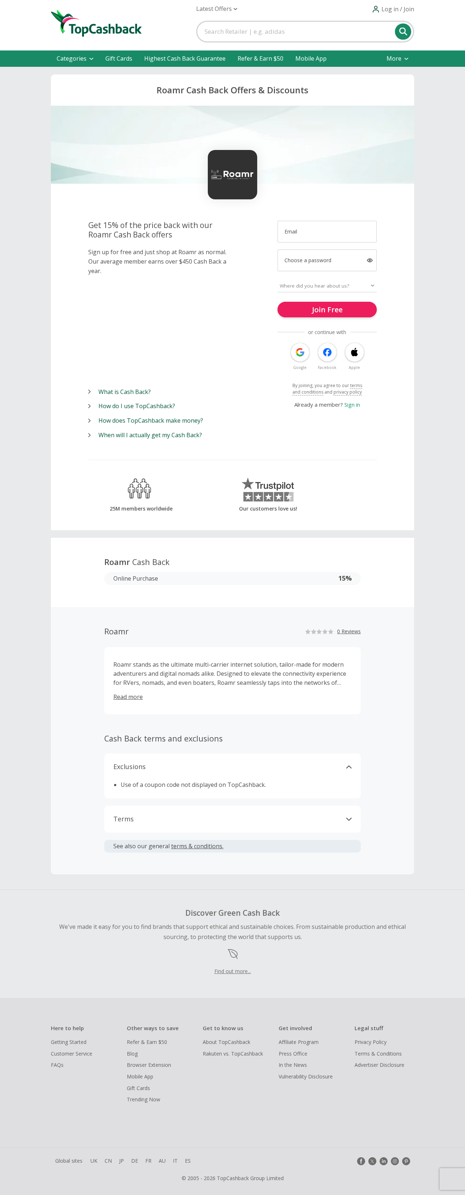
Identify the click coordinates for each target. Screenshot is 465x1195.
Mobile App (311, 58)
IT (175, 1160)
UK (93, 1160)
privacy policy (347, 392)
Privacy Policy (371, 1041)
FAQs (57, 1064)
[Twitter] (372, 1161)
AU (162, 1160)
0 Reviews (349, 631)
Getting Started (68, 1041)
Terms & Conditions (378, 1053)
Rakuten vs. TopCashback (233, 1053)
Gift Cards (118, 58)
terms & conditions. (197, 846)
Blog (132, 1053)
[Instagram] (395, 1161)
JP (121, 1160)
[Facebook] (361, 1161)
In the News (293, 1064)
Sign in (352, 404)
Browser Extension (149, 1064)
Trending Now (143, 1099)
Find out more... (232, 971)
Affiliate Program (299, 1041)
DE (134, 1160)
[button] (216, 8)
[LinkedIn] (384, 1161)
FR (148, 1160)
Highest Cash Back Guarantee (185, 58)
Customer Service (71, 1053)
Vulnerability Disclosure (306, 1076)
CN (108, 1160)
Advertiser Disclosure (379, 1064)
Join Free (327, 309)
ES (188, 1160)
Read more (128, 697)
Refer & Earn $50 (260, 58)
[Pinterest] (406, 1161)
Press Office (293, 1053)
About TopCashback (226, 1041)
